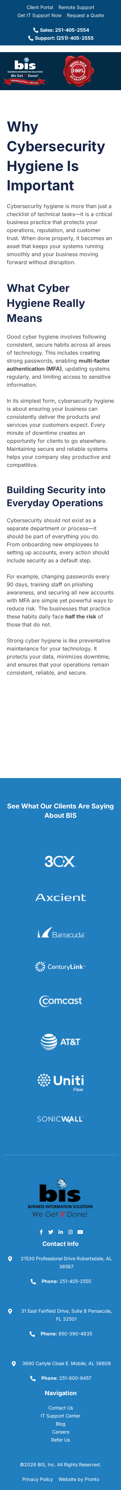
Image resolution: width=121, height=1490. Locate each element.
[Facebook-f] (41, 1232)
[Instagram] (70, 1232)
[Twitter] (51, 1232)
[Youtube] (80, 1232)
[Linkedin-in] (60, 1232)
